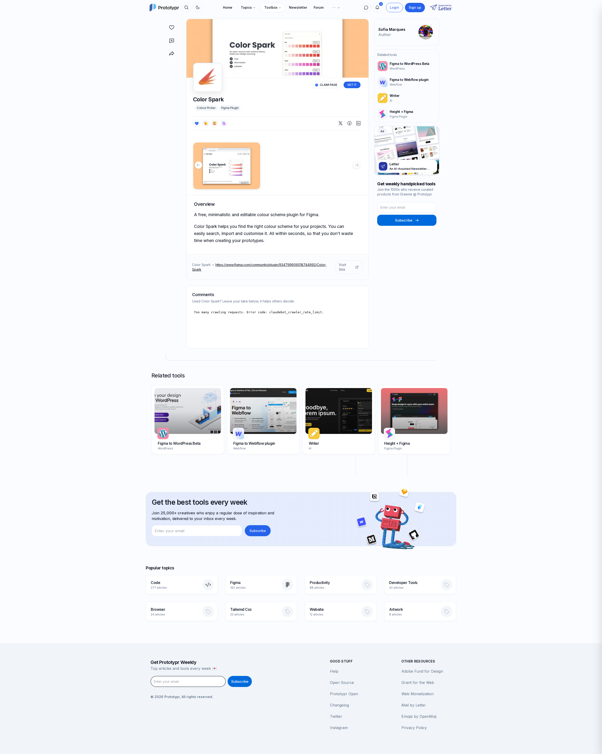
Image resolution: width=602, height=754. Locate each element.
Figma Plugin (230, 108)
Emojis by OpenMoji (418, 716)
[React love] (197, 123)
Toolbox (270, 7)
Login (394, 7)
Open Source (342, 682)
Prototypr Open (344, 693)
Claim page (328, 85)
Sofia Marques (391, 29)
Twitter (336, 716)
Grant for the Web (417, 682)
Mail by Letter (413, 705)
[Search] (186, 7)
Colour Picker (206, 108)
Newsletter (298, 7)
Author (384, 34)
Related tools (387, 55)
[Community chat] (366, 7)
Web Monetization (417, 693)
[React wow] (214, 123)
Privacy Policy (414, 727)
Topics (246, 7)
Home (227, 7)
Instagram (339, 727)
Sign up (415, 7)
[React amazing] (223, 123)
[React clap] (206, 123)
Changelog (339, 705)
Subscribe (403, 220)
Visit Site (342, 267)
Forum (319, 7)
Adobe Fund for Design (422, 671)
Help (334, 671)
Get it (352, 85)
